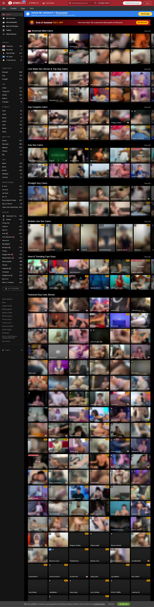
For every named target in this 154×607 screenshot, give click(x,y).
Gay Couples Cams (37, 107)
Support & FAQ (7, 306)
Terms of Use (6, 323)
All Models (5, 333)
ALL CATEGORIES (13, 288)
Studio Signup (6, 329)
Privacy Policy (6, 319)
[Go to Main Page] (17, 3)
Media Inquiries (7, 316)
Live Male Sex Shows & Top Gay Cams (48, 69)
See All (147, 31)
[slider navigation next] (148, 49)
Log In (147, 3)
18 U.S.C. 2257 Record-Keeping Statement (9, 337)
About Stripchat (7, 299)
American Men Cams (42, 30)
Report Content (7, 312)
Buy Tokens (6, 341)
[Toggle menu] (3, 3)
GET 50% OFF (142, 22)
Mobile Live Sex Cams (39, 221)
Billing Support (7, 309)
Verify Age (145, 14)
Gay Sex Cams (35, 145)
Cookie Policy (99, 604)
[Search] (95, 3)
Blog (3, 302)
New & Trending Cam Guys (42, 256)
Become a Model (7, 326)
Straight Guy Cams (37, 183)
